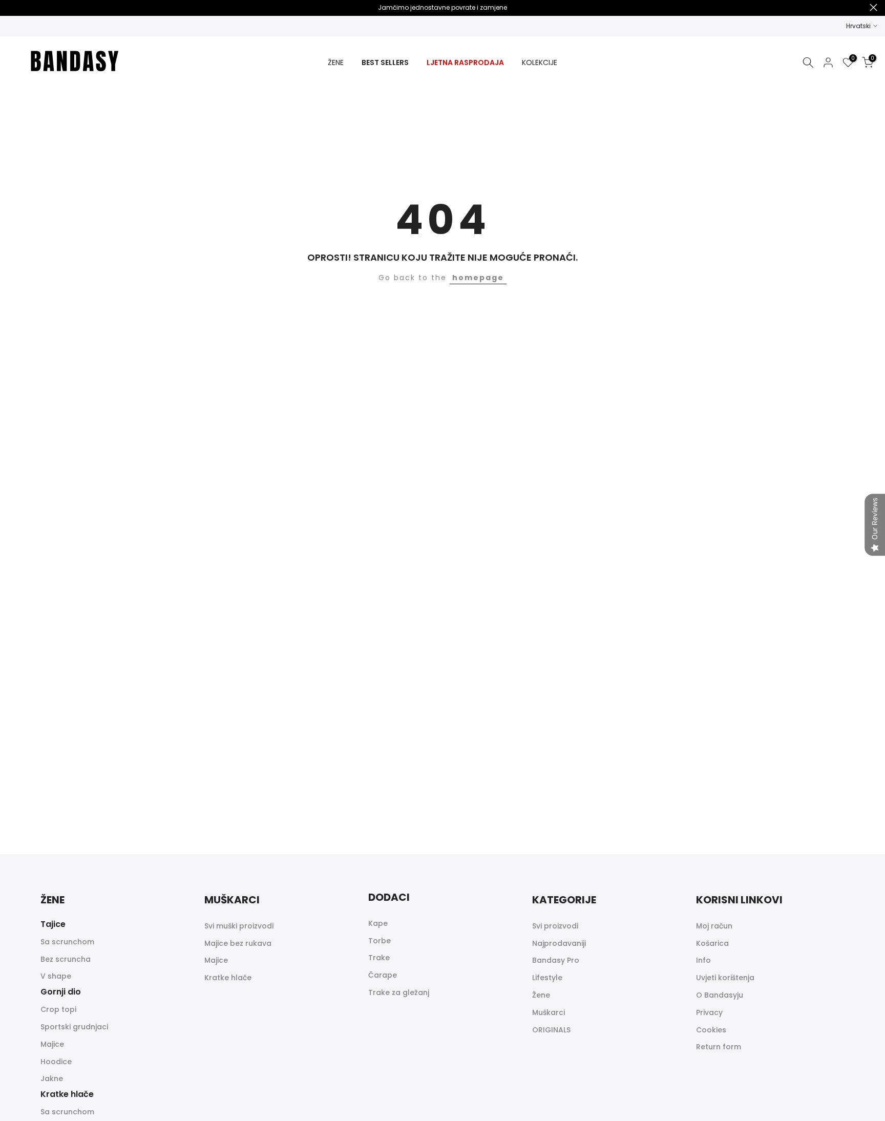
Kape (378, 923)
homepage (478, 277)
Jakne (51, 1078)
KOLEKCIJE (539, 62)
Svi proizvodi (555, 926)
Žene (541, 995)
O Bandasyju (719, 995)
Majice (52, 1044)
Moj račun (714, 926)
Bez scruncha (65, 959)
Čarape (382, 975)
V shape (55, 976)
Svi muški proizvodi (238, 926)
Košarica (712, 943)
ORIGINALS (551, 1030)
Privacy (709, 1012)
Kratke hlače (227, 977)
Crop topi (58, 1009)
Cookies (711, 1030)
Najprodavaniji (559, 943)
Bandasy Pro (555, 960)
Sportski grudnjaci (74, 1027)
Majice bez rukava (237, 943)
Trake (379, 958)
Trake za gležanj (398, 992)
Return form (718, 1047)
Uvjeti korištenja (725, 977)
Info (703, 960)
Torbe (379, 941)
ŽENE (336, 62)
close (11, 7)
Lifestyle (547, 977)
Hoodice (56, 1061)
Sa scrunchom (67, 942)
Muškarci (548, 1012)
